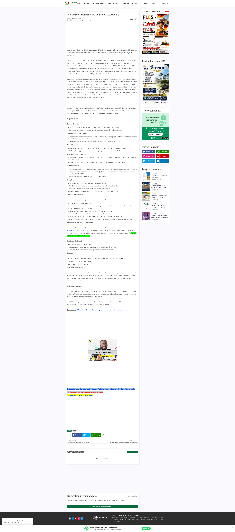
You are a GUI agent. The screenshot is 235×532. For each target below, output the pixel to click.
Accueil (86, 3)
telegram (150, 161)
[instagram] (79, 518)
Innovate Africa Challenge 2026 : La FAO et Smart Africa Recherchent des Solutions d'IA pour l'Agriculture (160, 216)
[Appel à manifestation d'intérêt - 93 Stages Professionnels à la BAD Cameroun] (146, 206)
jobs (74, 11)
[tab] (86, 3)
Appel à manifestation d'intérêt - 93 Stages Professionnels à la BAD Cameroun (159, 206)
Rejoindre (146, 528)
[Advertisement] (102, 36)
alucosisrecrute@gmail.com (76, 230)
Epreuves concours (130, 3)
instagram (149, 156)
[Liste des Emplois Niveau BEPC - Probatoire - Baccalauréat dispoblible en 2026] (146, 196)
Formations (144, 3)
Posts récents (98, 3)
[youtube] (76, 518)
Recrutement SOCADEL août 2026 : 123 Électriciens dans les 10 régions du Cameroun (159, 176)
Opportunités (113, 3)
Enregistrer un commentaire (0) (102, 507)
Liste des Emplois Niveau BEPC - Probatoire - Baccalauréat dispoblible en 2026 (159, 196)
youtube (163, 156)
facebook (149, 152)
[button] (164, 3)
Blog (153, 3)
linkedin (163, 161)
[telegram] (82, 518)
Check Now (14, 522)
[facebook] (70, 518)
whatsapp (163, 152)
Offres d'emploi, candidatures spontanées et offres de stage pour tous (102, 310)
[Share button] (103, 435)
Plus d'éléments (132, 452)
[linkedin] (73, 518)
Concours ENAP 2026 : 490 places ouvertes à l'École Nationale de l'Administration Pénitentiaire (158, 186)
